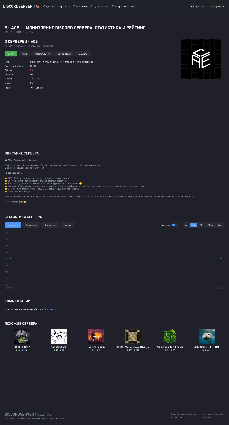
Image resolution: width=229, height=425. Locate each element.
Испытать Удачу (42, 53)
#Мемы (68, 61)
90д (202, 225)
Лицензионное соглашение (184, 413)
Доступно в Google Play (213, 413)
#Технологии (36, 61)
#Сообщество (57, 61)
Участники (13, 225)
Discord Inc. (60, 418)
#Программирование (83, 61)
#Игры (46, 61)
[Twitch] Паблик (95, 346)
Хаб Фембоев (59, 346)
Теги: (7, 61)
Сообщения (50, 225)
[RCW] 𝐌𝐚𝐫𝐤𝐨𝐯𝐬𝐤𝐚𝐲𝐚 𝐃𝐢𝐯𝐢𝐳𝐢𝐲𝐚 (133, 346)
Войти (11, 53)
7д (186, 225)
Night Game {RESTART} (207, 346)
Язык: (7, 87)
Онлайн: (8, 78)
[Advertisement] (114, 121)
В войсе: (9, 82)
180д (210, 225)
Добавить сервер (54, 6)
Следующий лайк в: (14, 66)
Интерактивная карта (125, 6)
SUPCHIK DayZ (22, 346)
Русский (39, 87)
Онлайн (67, 225)
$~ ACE (29, 31)
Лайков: (9, 70)
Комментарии (64, 53)
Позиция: (9, 74)
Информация (82, 6)
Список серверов (13, 31)
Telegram (206, 417)
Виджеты (83, 53)
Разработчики (178, 417)
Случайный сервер (101, 6)
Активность (31, 225)
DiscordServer (21, 6)
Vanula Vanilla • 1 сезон (170, 346)
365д (219, 225)
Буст (69, 6)
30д (193, 225)
